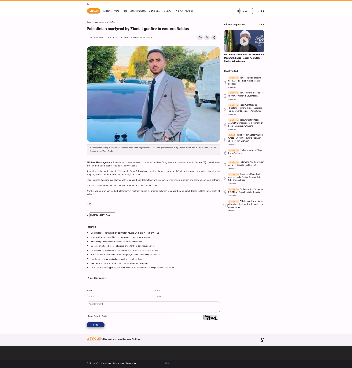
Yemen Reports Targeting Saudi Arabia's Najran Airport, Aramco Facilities (244, 81)
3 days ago (232, 87)
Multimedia (154, 11)
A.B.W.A (179, 11)
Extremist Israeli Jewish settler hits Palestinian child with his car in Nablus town (124, 250)
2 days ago (232, 129)
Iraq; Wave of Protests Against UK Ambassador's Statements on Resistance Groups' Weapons (245, 123)
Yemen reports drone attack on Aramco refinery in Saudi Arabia (245, 94)
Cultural (189, 11)
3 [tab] (261, 24)
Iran (125, 11)
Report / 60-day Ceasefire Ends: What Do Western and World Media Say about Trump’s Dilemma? (245, 138)
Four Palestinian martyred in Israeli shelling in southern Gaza (116, 259)
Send (95, 324)
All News (107, 11)
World (116, 11)
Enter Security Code (97, 316)
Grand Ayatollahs (138, 11)
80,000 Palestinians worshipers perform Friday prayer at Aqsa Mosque (121, 237)
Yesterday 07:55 (233, 144)
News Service (99, 22)
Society (167, 11)
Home (89, 22)
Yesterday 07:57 (233, 168)
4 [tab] (263, 24)
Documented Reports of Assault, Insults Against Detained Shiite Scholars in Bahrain (244, 177)
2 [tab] (259, 24)
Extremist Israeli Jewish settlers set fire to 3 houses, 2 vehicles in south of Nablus (125, 233)
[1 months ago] (244, 41)
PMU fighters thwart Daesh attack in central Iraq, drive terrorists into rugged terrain (245, 204)
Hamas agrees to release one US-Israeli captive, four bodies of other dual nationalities (127, 254)
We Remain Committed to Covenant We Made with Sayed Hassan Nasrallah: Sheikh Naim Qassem (244, 58)
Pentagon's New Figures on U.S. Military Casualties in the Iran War (245, 190)
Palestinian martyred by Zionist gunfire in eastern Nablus (138, 28)
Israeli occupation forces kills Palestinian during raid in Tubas (116, 242)
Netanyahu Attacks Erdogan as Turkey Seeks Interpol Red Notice (246, 163)
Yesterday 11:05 (233, 210)
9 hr (229, 156)
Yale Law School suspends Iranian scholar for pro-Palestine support (119, 263)
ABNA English (94, 11)
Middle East (111, 22)
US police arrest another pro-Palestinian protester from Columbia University (123, 246)
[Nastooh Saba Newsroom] (168, 363)
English (245, 11)
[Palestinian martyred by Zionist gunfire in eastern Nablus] (153, 94)
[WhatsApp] (262, 340)
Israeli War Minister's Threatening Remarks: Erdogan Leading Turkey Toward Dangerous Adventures (245, 108)
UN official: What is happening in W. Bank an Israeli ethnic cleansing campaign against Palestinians (132, 268)
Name (89, 290)
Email (157, 290)
